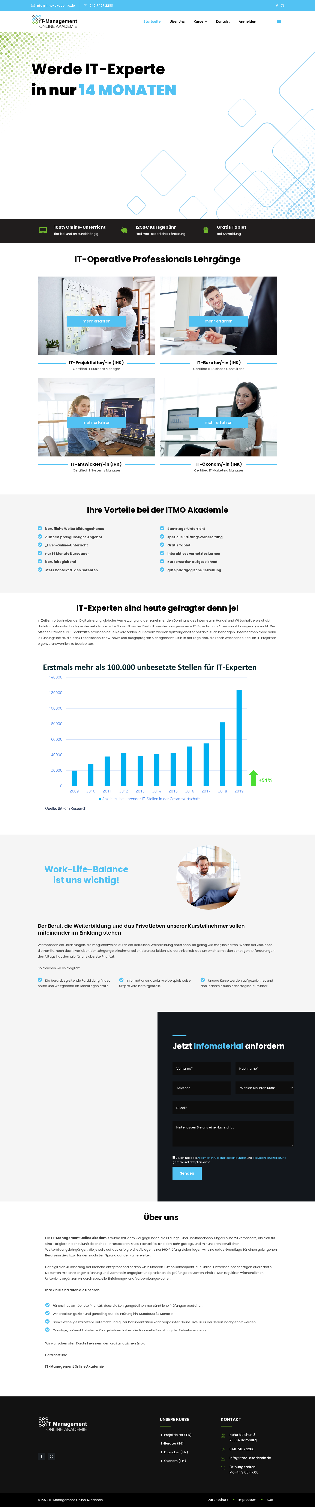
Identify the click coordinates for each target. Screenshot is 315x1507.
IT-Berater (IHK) (172, 1443)
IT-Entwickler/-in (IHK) (96, 464)
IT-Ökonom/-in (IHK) (218, 464)
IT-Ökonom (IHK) (173, 1460)
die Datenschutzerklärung (269, 1158)
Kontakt (223, 21)
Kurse (198, 21)
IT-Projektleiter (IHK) (176, 1434)
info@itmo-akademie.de (55, 5)
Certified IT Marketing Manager (218, 470)
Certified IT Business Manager (96, 368)
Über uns (177, 21)
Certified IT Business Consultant (218, 368)
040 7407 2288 (101, 5)
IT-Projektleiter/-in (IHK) (96, 363)
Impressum (247, 1499)
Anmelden (247, 21)
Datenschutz (218, 1499)
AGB (270, 1499)
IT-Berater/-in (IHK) (218, 363)
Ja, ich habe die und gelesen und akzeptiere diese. (229, 1160)
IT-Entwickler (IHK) (174, 1452)
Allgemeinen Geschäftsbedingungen (221, 1158)
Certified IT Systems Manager (96, 470)
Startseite (152, 21)
